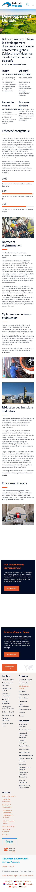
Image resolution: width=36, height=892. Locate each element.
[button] (11, 588)
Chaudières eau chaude (7, 689)
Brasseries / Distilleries (23, 726)
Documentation (24, 695)
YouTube (11, 867)
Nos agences (23, 701)
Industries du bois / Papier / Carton (25, 787)
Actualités (22, 691)
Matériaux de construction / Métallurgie (23, 735)
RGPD (4, 876)
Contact (21, 716)
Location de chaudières (6, 831)
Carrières (22, 713)
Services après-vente (8, 796)
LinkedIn (5, 867)
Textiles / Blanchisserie (23, 781)
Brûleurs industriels (8, 712)
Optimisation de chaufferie (8, 817)
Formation (5, 835)
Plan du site (23, 876)
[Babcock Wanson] (12, 4)
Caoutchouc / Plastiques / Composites (23, 775)
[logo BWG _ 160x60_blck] (9, 852)
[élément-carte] (29, 670)
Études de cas (23, 698)
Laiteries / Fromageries (23, 742)
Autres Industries (24, 752)
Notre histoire (23, 683)
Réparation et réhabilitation (7, 811)
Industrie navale (24, 749)
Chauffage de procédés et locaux (8, 708)
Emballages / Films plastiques (25, 768)
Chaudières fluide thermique (7, 684)
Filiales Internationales (24, 705)
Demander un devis (25, 709)
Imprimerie (22, 764)
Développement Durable (24, 687)
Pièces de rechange (8, 826)
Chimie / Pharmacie (25, 730)
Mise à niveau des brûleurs (9, 822)
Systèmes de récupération (6, 695)
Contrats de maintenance (6, 800)
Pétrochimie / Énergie (26, 755)
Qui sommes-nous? (25, 680)
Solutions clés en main (7, 725)
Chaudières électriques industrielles (6, 701)
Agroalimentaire (24, 746)
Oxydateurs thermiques (5, 719)
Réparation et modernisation (6, 806)
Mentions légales (13, 876)
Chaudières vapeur (8, 680)
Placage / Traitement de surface (26, 760)
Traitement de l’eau (8, 715)
